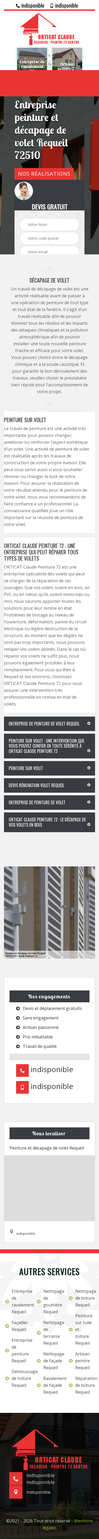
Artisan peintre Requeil (82, 1360)
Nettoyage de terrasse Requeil (52, 1333)
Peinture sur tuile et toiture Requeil (83, 1329)
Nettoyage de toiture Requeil (84, 1298)
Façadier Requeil (20, 1326)
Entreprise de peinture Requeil (21, 1350)
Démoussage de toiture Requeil (21, 1378)
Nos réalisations (44, 173)
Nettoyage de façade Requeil (52, 1360)
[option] (32, 66)
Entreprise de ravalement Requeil (21, 1301)
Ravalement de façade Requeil (52, 1385)
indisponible (32, 5)
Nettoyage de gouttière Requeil (52, 1301)
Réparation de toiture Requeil (84, 1385)
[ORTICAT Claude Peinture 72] (49, 28)
